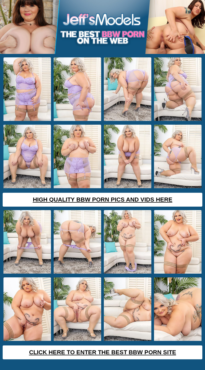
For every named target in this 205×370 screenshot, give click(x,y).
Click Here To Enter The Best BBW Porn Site (102, 352)
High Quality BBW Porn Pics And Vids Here (102, 199)
